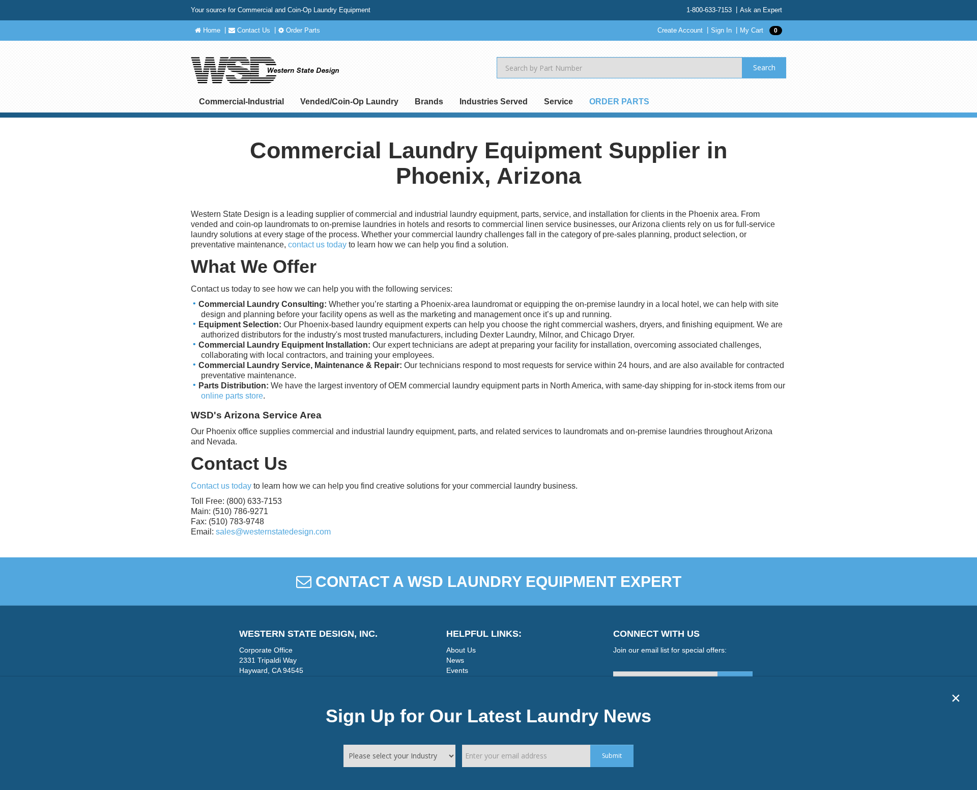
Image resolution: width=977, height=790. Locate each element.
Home (210, 30)
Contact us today (221, 486)
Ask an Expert (761, 10)
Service (558, 101)
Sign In (721, 30)
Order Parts (302, 30)
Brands (429, 101)
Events (457, 670)
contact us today (317, 244)
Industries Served (493, 101)
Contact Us (252, 30)
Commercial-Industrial (241, 101)
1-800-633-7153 (709, 10)
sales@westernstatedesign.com (273, 531)
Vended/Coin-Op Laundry (349, 101)
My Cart (759, 30)
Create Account (680, 30)
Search (764, 67)
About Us (461, 650)
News (455, 660)
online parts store (232, 395)
